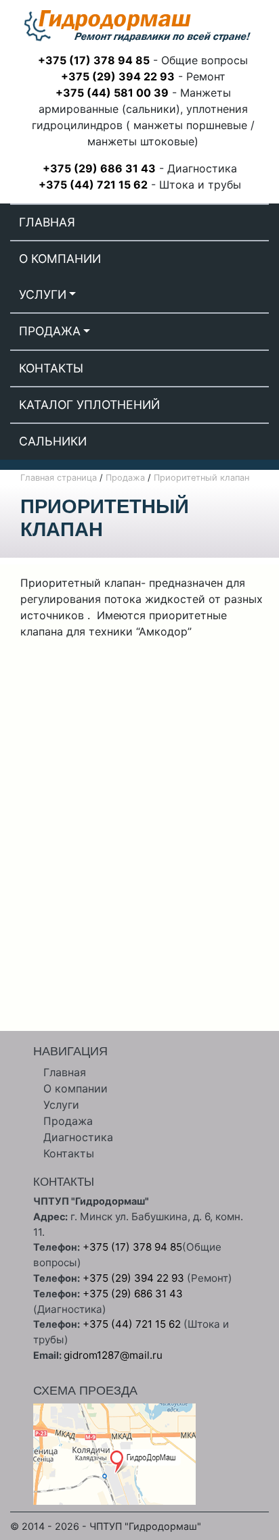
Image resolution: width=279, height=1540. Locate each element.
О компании (60, 258)
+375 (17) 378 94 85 (94, 60)
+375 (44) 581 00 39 (112, 92)
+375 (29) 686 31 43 (99, 168)
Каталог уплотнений (89, 405)
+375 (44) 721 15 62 (93, 184)
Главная (47, 222)
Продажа (125, 478)
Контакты (51, 368)
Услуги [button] (42, 294)
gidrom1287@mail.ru (113, 1355)
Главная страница (58, 478)
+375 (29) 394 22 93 (118, 76)
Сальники (53, 441)
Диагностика (78, 1137)
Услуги (61, 1104)
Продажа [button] (50, 331)
